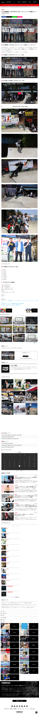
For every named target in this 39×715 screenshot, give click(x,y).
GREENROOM (3, 604)
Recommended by (31, 342)
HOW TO (3, 611)
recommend (31, 607)
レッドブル (8, 602)
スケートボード (23, 607)
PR (4, 602)
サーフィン (18, 607)
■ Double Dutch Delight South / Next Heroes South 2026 (11, 445)
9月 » (36, 452)
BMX (15, 607)
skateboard (29, 602)
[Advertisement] (11, 425)
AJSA (2, 296)
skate (2, 9)
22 (29, 463)
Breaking (8, 604)
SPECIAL (3, 619)
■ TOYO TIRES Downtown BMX (7, 443)
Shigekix (15, 602)
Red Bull (7, 607)
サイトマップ (27, 708)
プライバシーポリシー (21, 708)
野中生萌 (11, 602)
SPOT (3, 615)
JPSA (2, 602)
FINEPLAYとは (6, 708)
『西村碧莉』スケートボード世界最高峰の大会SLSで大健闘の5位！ (13, 303)
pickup (28, 607)
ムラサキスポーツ (20, 602)
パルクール (29, 604)
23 (34, 463)
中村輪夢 (25, 602)
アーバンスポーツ (23, 604)
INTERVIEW (3, 607)
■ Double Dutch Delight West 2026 (7, 436)
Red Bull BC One (17, 604)
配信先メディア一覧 (19, 700)
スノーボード (34, 604)
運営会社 (11, 708)
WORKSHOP (4, 613)
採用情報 (15, 708)
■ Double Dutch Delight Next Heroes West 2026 (9, 438)
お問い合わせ (33, 708)
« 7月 (3, 452)
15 (29, 461)
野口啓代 (12, 604)
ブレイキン (11, 607)
